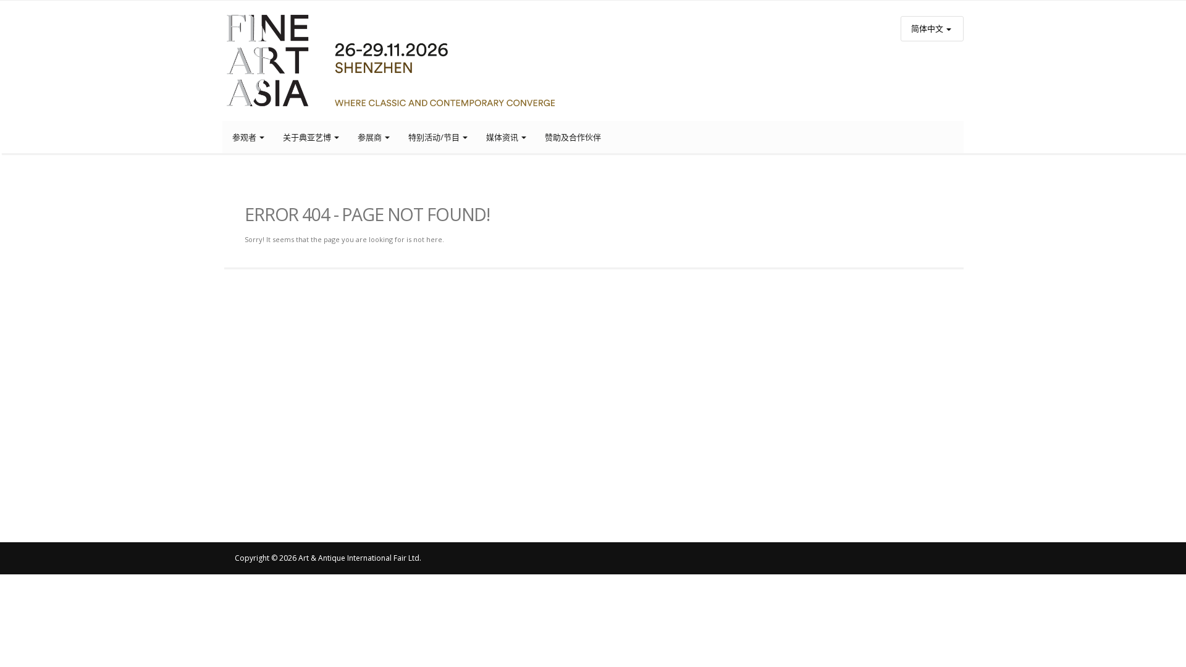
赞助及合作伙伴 (573, 137)
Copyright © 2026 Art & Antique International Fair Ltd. (328, 558)
